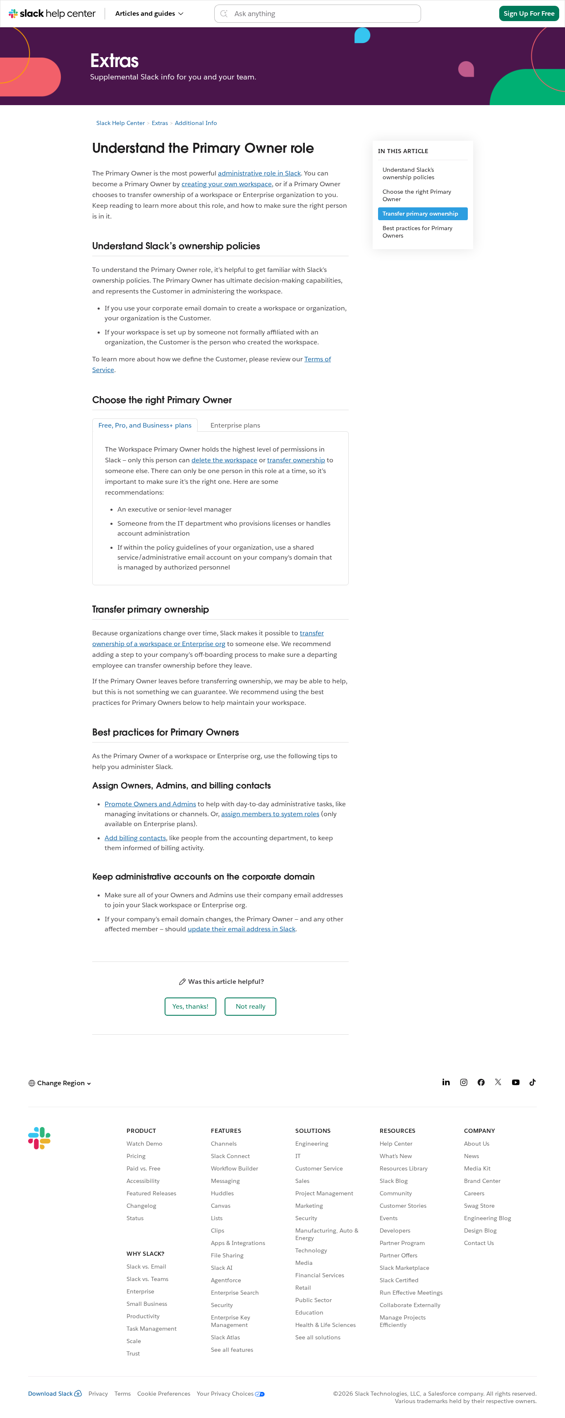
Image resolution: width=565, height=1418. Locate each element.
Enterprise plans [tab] (235, 425)
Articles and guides (145, 13)
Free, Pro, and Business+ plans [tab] (145, 425)
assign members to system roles (270, 814)
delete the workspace (224, 460)
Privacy (98, 1393)
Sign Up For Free (529, 13)
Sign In (478, 13)
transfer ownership (296, 460)
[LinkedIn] (446, 1083)
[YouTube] (516, 1083)
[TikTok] (533, 1083)
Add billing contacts (135, 838)
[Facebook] (481, 1083)
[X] (498, 1083)
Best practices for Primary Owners (417, 231)
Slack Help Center (120, 123)
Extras (160, 123)
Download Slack (50, 1393)
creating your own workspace (227, 184)
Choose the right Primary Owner (417, 195)
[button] (190, 1006)
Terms (123, 1393)
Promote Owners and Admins (150, 804)
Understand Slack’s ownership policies (408, 173)
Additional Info (196, 123)
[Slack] (39, 1243)
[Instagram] (463, 1083)
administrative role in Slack (259, 173)
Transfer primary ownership (420, 213)
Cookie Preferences (163, 1393)
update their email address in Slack (241, 929)
